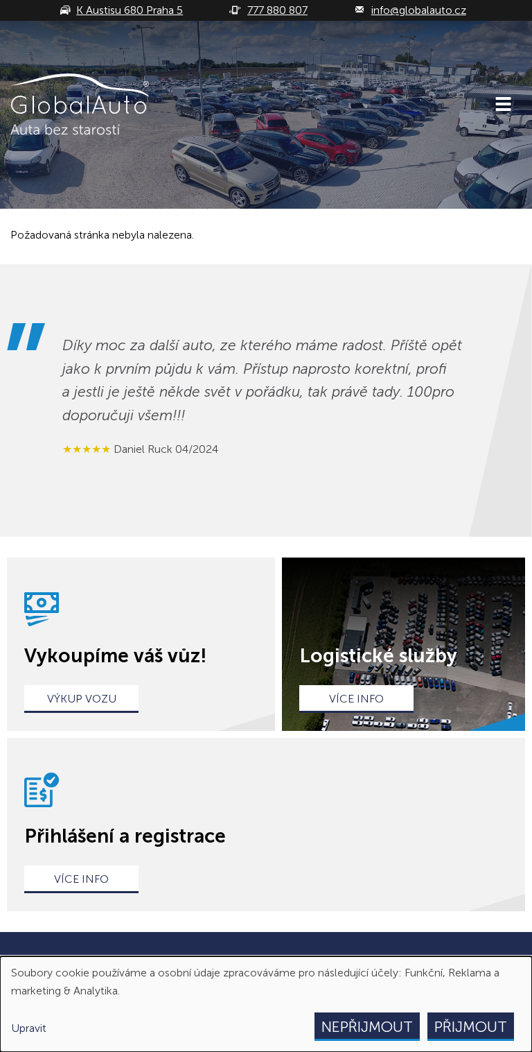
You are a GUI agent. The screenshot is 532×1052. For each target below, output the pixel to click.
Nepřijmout (367, 1026)
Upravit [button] (28, 1028)
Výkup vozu (81, 698)
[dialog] (266, 1004)
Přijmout (470, 1026)
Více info (356, 698)
